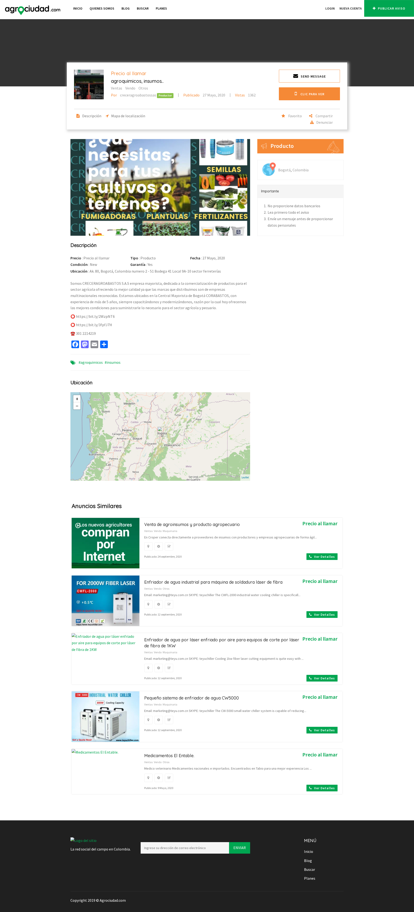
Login (330, 8)
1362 (245, 95)
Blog (125, 8)
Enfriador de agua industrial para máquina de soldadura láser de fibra (213, 582)
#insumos (113, 362)
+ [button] (77, 398)
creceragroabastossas (134, 95)
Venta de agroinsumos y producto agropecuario (192, 524)
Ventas (116, 88)
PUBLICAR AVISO (391, 8)
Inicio (77, 8)
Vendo (130, 88)
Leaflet (245, 477)
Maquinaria (170, 531)
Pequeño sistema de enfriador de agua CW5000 (191, 698)
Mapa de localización (128, 115)
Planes (161, 8)
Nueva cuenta (350, 8)
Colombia (301, 170)
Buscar (143, 8)
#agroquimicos (91, 362)
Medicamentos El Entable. (169, 755)
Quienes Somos (102, 8)
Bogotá (284, 170)
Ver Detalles (324, 556)
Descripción (91, 115)
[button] (320, 8)
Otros (143, 88)
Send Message (313, 76)
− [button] (77, 406)
